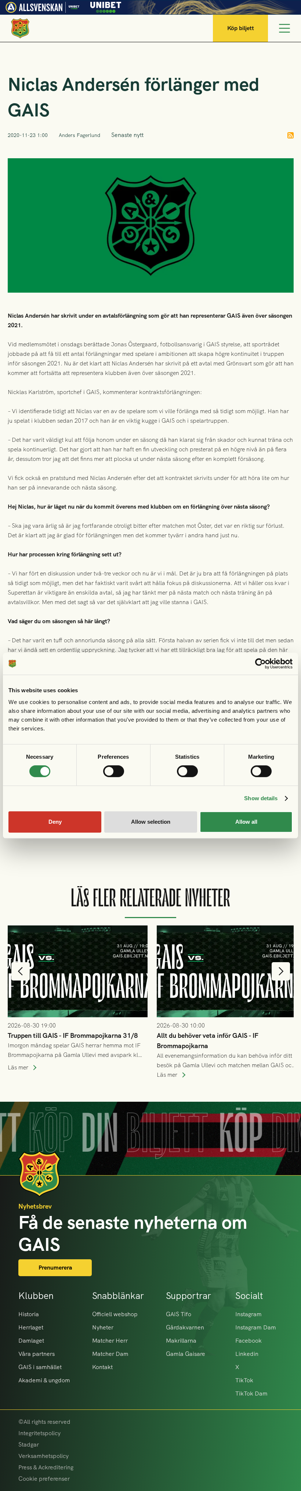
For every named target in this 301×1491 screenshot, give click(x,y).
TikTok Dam (251, 1393)
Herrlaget (30, 1327)
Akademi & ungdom (44, 1380)
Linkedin (246, 1354)
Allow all (246, 822)
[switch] (113, 771)
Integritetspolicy (39, 1433)
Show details (261, 798)
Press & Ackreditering (45, 1467)
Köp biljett (240, 28)
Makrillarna (181, 1340)
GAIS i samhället (40, 1367)
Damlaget (31, 1340)
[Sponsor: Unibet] (105, 6)
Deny (55, 822)
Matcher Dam (110, 1354)
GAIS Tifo (178, 1314)
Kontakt (102, 1367)
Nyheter (102, 1327)
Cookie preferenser (44, 1479)
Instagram (248, 1314)
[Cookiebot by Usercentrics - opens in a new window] (260, 663)
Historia (28, 1314)
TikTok (244, 1380)
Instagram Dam (255, 1327)
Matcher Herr (110, 1340)
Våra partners (36, 1354)
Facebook (248, 1340)
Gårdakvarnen (185, 1327)
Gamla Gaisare (185, 1354)
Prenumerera (55, 1267)
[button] (20, 971)
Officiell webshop (115, 1314)
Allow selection (150, 822)
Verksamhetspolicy (43, 1456)
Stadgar (28, 1444)
